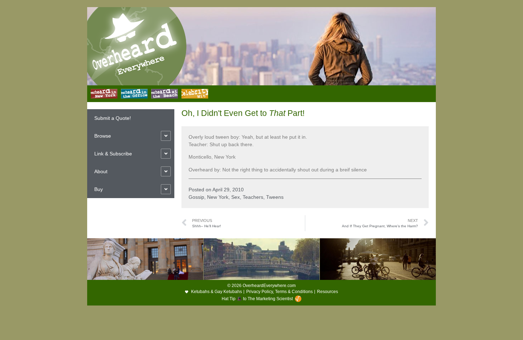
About (100, 171)
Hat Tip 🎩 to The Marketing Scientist (257, 298)
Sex (235, 197)
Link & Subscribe (113, 153)
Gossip (196, 197)
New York (217, 197)
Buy (98, 189)
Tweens (275, 197)
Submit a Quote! (112, 118)
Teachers (253, 197)
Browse (102, 136)
